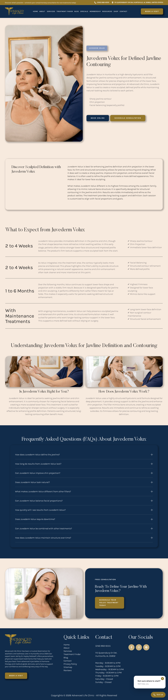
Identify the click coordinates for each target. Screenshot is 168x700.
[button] (101, 2)
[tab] (84, 454)
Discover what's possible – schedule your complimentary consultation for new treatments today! (40, 3)
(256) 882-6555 (103, 646)
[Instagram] (139, 647)
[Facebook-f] (131, 647)
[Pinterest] (146, 647)
